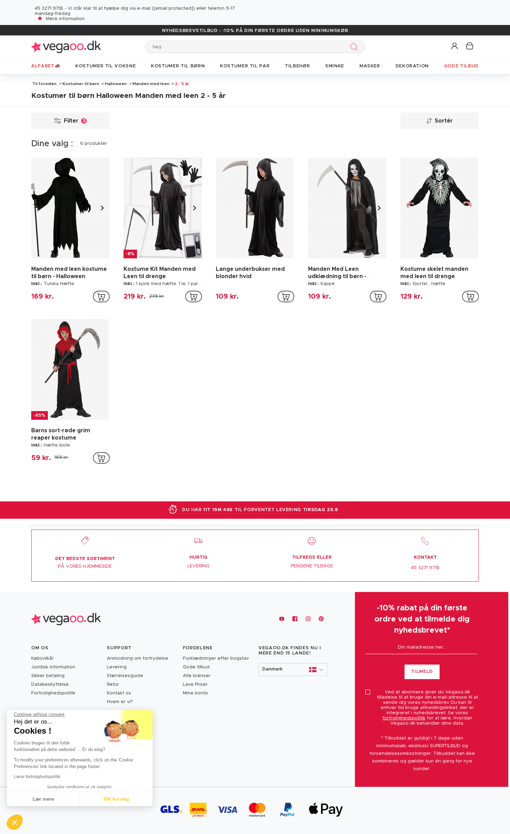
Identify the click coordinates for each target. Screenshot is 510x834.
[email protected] (173, 8)
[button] (455, 46)
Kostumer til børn (80, 84)
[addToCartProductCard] (101, 296)
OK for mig (116, 799)
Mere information (65, 19)
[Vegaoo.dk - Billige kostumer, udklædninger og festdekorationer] (66, 47)
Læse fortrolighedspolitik (37, 776)
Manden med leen (150, 84)
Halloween (116, 84)
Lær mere (43, 799)
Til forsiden (44, 84)
